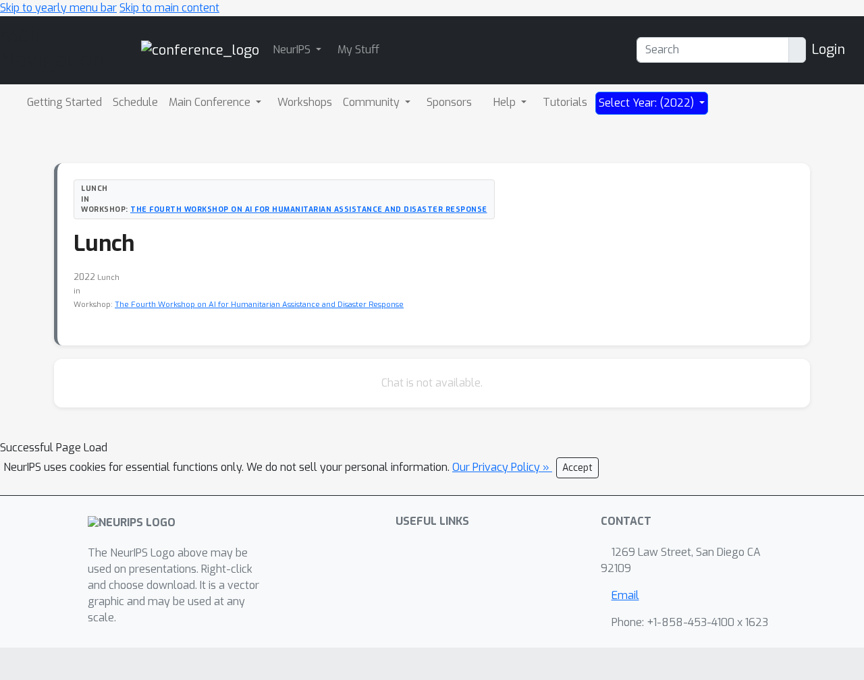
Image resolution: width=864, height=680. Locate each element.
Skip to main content (169, 8)
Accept (577, 467)
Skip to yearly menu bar (58, 8)
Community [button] (372, 102)
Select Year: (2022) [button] (648, 103)
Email (625, 595)
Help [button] (505, 102)
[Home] (200, 49)
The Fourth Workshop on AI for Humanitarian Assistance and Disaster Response (308, 209)
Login (828, 49)
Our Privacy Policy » (502, 467)
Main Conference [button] (211, 102)
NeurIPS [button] (293, 49)
